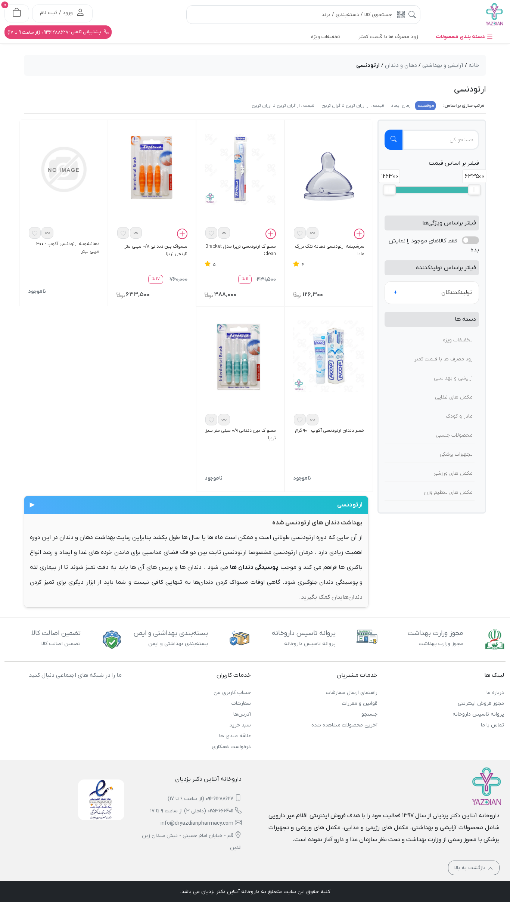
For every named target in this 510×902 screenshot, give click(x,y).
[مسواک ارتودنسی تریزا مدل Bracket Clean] (240, 169)
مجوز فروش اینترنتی (481, 703)
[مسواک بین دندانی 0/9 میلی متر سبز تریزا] (240, 356)
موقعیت (425, 106)
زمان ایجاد (400, 106)
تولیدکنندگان (456, 292)
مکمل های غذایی (454, 397)
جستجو (369, 714)
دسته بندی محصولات (461, 36)
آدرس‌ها (242, 714)
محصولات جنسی (454, 435)
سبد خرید (240, 725)
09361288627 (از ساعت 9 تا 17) (200, 798)
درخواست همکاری (231, 746)
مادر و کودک (459, 416)
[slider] (389, 190)
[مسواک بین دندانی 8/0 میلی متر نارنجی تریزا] (152, 168)
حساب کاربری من (232, 692)
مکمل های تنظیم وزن (448, 492)
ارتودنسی (196, 505)
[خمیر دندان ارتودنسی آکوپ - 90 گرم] (328, 356)
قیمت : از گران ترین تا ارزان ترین (283, 106)
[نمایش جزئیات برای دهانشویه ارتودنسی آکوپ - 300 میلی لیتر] (63, 169)
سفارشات (241, 703)
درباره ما (495, 692)
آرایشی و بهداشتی (453, 378)
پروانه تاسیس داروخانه (478, 714)
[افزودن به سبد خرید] (359, 235)
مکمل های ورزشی (453, 473)
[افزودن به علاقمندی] (300, 233)
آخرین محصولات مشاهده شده (344, 725)
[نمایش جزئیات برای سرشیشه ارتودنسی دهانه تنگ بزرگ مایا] (328, 178)
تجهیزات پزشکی (456, 454)
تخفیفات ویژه (458, 340)
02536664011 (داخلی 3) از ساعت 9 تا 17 (191, 811)
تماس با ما (492, 725)
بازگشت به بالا (470, 867)
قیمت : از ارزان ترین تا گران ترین (352, 106)
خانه (474, 65)
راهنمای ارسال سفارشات (351, 692)
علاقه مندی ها (235, 736)
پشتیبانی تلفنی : (54, 32)
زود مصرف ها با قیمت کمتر (443, 359)
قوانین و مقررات (359, 703)
